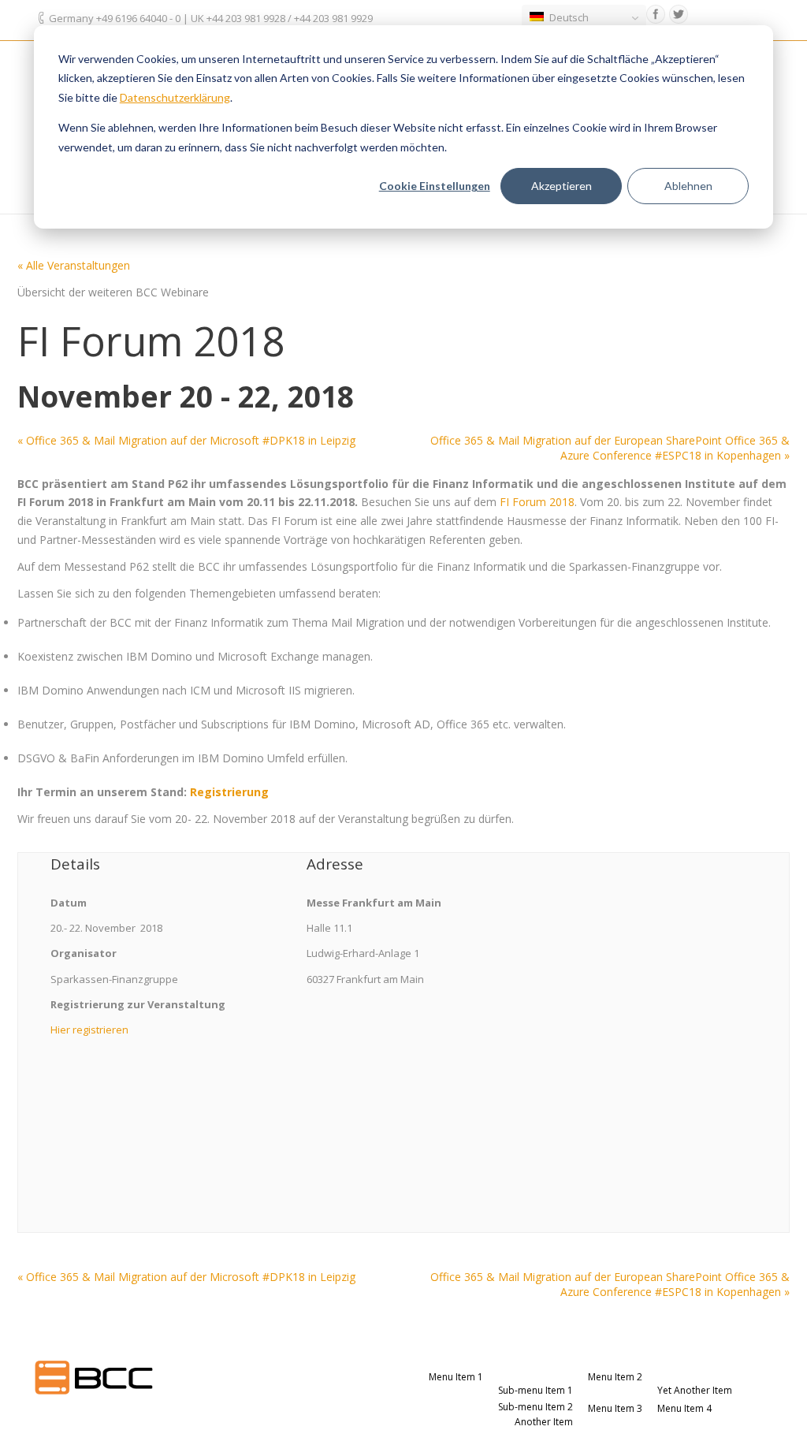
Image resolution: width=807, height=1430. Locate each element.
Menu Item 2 (615, 1376)
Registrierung (229, 791)
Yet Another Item (694, 1390)
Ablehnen (688, 185)
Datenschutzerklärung (175, 97)
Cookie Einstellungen (434, 185)
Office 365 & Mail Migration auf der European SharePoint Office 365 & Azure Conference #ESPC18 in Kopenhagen (610, 448)
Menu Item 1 (456, 1376)
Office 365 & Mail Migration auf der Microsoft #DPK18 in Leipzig (186, 440)
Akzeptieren (561, 185)
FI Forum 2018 (537, 501)
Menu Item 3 (615, 1408)
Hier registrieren (89, 1029)
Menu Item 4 (684, 1408)
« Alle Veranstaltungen (73, 265)
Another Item (544, 1421)
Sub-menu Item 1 (535, 1390)
